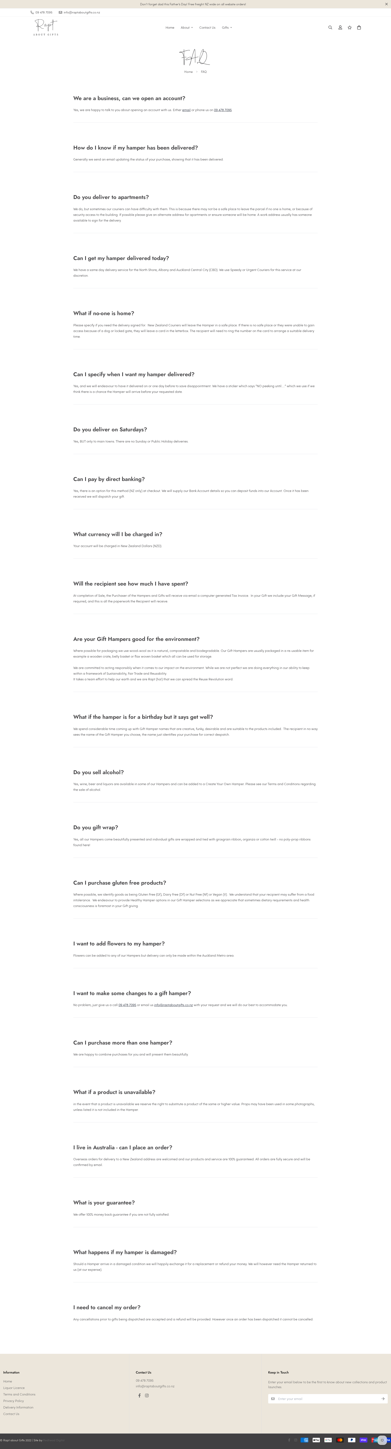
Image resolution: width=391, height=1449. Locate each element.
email (186, 110)
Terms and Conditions (19, 1394)
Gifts (225, 27)
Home (170, 27)
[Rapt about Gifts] (45, 27)
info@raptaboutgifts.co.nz (173, 1005)
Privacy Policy (13, 1401)
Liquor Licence (14, 1388)
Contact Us (207, 27)
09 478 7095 (223, 110)
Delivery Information (18, 1407)
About (185, 27)
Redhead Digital (54, 1440)
